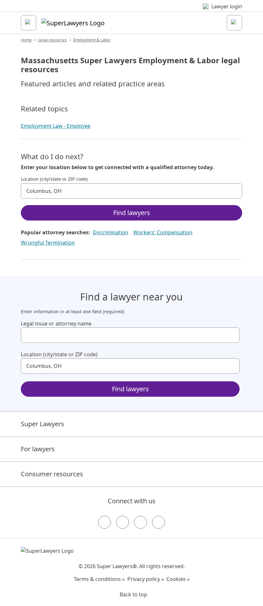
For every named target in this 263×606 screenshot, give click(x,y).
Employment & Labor (92, 40)
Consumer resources (52, 474)
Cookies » (178, 579)
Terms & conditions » (99, 579)
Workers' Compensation (162, 232)
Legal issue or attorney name (56, 323)
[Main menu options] (28, 22)
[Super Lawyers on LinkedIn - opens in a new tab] (158, 522)
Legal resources (52, 40)
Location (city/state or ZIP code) (54, 179)
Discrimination (110, 232)
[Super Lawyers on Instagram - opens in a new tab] (122, 522)
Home (26, 40)
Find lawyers (131, 212)
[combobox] (131, 191)
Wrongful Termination (48, 242)
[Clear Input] (234, 191)
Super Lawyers (42, 424)
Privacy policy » (145, 579)
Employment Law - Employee (55, 125)
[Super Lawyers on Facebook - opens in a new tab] (104, 522)
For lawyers (38, 449)
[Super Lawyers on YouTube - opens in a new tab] (140, 522)
